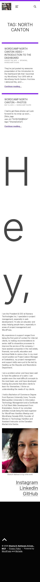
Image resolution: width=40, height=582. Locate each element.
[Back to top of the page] (4, 541)
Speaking (23, 60)
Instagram (27, 482)
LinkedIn (29, 488)
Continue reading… (13, 86)
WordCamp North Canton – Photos (16, 101)
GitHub (30, 493)
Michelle (18, 551)
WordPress (6, 551)
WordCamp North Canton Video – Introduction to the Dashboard (17, 53)
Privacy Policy (15, 548)
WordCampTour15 (11, 62)
